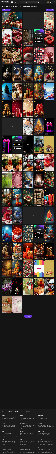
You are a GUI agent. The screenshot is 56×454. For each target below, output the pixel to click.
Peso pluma (46, 451)
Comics (40, 423)
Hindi (42, 417)
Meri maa (41, 418)
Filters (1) (49, 9)
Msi (2, 425)
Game (21, 444)
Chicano (22, 434)
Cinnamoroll (26, 417)
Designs (3, 431)
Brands (3, 423)
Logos (3, 447)
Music (39, 447)
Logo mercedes (5, 452)
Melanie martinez (48, 452)
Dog (13, 417)
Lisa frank (33, 434)
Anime (21, 415)
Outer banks (50, 434)
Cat (10, 417)
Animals (3, 415)
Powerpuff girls (50, 426)
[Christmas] (17, 20)
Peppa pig (44, 433)
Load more (28, 316)
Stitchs (44, 425)
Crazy (3, 442)
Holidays (40, 439)
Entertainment (41, 431)
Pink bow (22, 449)
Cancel (43, 2)
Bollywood (40, 415)
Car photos (23, 426)
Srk (39, 417)
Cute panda (5, 418)
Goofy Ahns (15, 442)
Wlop (33, 433)
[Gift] (39, 144)
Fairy (30, 433)
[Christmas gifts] (49, 144)
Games (21, 439)
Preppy (3, 433)
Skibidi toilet (4, 441)
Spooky (45, 444)
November (49, 442)
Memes (9, 441)
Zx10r (34, 425)
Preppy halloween (42, 442)
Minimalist (11, 434)
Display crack (8, 442)
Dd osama (40, 451)
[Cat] (17, 304)
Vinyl (39, 449)
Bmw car (29, 426)
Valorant (22, 442)
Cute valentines (23, 452)
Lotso (45, 436)
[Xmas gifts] (49, 162)
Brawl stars (30, 442)
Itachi (31, 417)
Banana (14, 441)
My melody (29, 418)
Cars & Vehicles (23, 423)
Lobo (47, 428)
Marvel (48, 425)
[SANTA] (17, 286)
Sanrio (33, 418)
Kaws (7, 436)
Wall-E (48, 433)
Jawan (45, 418)
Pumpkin (40, 444)
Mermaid (26, 433)
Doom (26, 442)
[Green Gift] (7, 180)
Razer (5, 425)
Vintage (3, 436)
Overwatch (22, 441)
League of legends (30, 441)
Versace (13, 425)
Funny (3, 439)
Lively (39, 433)
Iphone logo (4, 449)
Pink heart (27, 449)
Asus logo (12, 452)
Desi (53, 417)
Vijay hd (49, 417)
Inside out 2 (41, 436)
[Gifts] (49, 20)
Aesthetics (8, 433)
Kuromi (21, 417)
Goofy (3, 444)
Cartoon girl (27, 434)
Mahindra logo (5, 451)
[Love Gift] (7, 304)
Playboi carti (47, 449)
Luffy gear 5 (23, 418)
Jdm (21, 425)
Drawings (22, 431)
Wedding (30, 452)
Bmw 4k (31, 425)
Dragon (21, 433)
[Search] (38, 2)
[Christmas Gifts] (7, 162)
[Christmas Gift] (28, 162)
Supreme (4, 426)
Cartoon (40, 425)
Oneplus (14, 426)
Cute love (30, 451)
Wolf (7, 417)
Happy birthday (47, 441)
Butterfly (4, 417)
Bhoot (45, 417)
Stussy (9, 425)
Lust (34, 452)
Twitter (9, 449)
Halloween (40, 441)
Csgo (24, 444)
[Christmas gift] (28, 233)
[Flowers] (7, 286)
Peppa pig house (42, 434)
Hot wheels (25, 425)
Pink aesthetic (5, 434)
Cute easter (50, 444)
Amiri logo (11, 451)
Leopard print (12, 418)
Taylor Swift (41, 452)
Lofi (42, 449)
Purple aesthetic (13, 436)
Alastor (22, 419)
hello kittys (9, 426)
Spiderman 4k (41, 428)
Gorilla (15, 417)
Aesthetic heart (23, 451)
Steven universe (42, 426)
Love (21, 447)
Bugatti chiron (23, 428)
